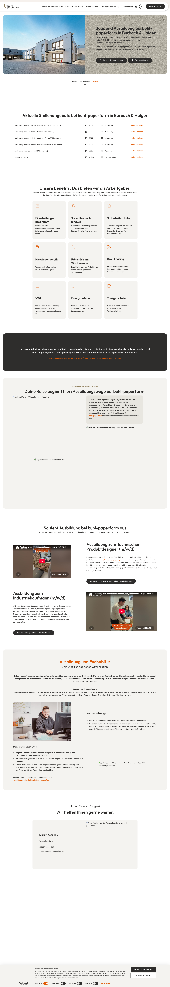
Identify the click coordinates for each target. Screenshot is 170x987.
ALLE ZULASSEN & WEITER (143, 969)
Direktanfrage (155, 6)
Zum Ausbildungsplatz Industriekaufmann (33, 633)
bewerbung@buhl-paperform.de (51, 851)
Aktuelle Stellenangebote (113, 60)
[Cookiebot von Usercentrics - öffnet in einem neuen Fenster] (23, 983)
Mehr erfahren (137, 125)
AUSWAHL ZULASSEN (143, 975)
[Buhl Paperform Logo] (12, 6)
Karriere (95, 81)
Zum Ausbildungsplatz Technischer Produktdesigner (111, 581)
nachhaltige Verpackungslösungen (108, 560)
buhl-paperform (95, 415)
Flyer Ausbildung (141, 60)
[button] (38, 6)
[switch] (63, 983)
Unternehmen (84, 81)
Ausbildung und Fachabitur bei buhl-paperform (31, 780)
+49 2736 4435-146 (46, 847)
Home (74, 81)
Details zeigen (105, 983)
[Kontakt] (141, 6)
